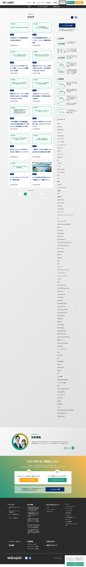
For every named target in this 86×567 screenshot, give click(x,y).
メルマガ (59, 163)
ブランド (59, 279)
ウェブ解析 (59, 376)
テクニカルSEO (61, 172)
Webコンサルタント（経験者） (33, 546)
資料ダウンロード (70, 2)
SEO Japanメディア (62, 3)
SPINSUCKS (60, 318)
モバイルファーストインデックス (65, 215)
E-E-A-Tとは (67, 515)
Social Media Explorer (62, 379)
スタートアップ (61, 248)
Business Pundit (61, 306)
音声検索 (59, 196)
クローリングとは (68, 508)
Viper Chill (59, 398)
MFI (58, 160)
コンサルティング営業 (32, 544)
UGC (58, 175)
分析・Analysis (61, 169)
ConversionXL (60, 202)
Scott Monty (60, 230)
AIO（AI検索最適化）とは (70, 517)
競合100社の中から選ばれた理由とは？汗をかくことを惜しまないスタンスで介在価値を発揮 (34, 526)
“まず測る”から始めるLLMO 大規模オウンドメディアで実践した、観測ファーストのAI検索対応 (33, 520)
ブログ (29, 6)
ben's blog (59, 300)
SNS (58, 260)
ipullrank (59, 126)
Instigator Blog (61, 391)
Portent (59, 254)
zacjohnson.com (61, 294)
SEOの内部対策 (68, 512)
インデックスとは (68, 510)
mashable (59, 206)
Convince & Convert (62, 312)
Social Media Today (62, 303)
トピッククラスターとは (69, 506)
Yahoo (58, 364)
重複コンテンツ (61, 340)
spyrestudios (60, 251)
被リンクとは (67, 519)
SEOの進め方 (60, 129)
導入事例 (30, 505)
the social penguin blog (63, 288)
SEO (58, 263)
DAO (58, 385)
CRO (58, 193)
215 (36, 194)
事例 (34, 2)
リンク (58, 407)
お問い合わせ (51, 541)
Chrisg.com (60, 346)
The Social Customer (62, 309)
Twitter (59, 370)
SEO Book (59, 404)
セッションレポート (62, 221)
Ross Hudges (60, 209)
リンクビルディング (62, 145)
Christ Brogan (60, 327)
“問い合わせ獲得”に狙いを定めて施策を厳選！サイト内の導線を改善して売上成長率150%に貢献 (33, 531)
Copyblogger (60, 361)
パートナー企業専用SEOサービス (14, 515)
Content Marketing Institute (64, 242)
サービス (28, 2)
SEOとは (67, 504)
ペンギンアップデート (62, 276)
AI (57, 218)
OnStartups (60, 291)
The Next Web (60, 324)
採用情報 (55, 2)
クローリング (60, 212)
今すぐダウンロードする (57, 480)
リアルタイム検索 (61, 382)
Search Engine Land (62, 413)
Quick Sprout (60, 367)
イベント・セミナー (41, 2)
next (41, 194)
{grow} (59, 227)
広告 (58, 282)
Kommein (59, 321)
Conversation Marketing (63, 337)
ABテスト (59, 151)
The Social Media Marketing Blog (65, 410)
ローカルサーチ (61, 395)
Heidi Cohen (60, 236)
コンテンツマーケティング (63, 270)
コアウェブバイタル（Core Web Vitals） (71, 524)
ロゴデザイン (60, 148)
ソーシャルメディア (62, 349)
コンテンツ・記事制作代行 (13, 518)
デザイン (59, 132)
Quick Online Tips (61, 334)
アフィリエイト (61, 138)
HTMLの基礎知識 (68, 521)
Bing (58, 352)
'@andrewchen (61, 199)
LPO (58, 358)
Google (59, 401)
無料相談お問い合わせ (79, 2)
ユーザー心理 (60, 141)
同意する (75, 565)
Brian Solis (60, 355)
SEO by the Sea (61, 416)
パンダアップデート (62, 273)
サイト (58, 178)
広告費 (58, 190)
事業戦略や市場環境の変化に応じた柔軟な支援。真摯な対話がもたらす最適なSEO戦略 (33, 509)
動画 (58, 181)
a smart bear (60, 297)
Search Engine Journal (63, 388)
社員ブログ (56, 6)
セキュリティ (60, 154)
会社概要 (11, 545)
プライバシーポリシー (58, 557)
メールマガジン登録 (67, 25)
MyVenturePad (61, 315)
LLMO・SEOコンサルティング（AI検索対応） (14, 511)
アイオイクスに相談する (29, 480)
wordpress (60, 157)
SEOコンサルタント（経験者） (33, 548)
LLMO (58, 123)
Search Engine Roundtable (64, 224)
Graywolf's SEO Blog (62, 343)
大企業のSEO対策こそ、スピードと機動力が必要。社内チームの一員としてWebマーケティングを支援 (33, 514)
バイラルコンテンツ (62, 187)
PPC (58, 373)
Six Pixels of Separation (63, 245)
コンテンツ (59, 267)
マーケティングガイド (43, 6)
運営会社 (49, 2)
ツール (58, 166)
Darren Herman (61, 239)
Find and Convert (61, 285)
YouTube (59, 184)
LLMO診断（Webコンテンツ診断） (14, 508)
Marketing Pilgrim (61, 330)
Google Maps (60, 135)
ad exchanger (60, 233)
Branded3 (59, 257)
